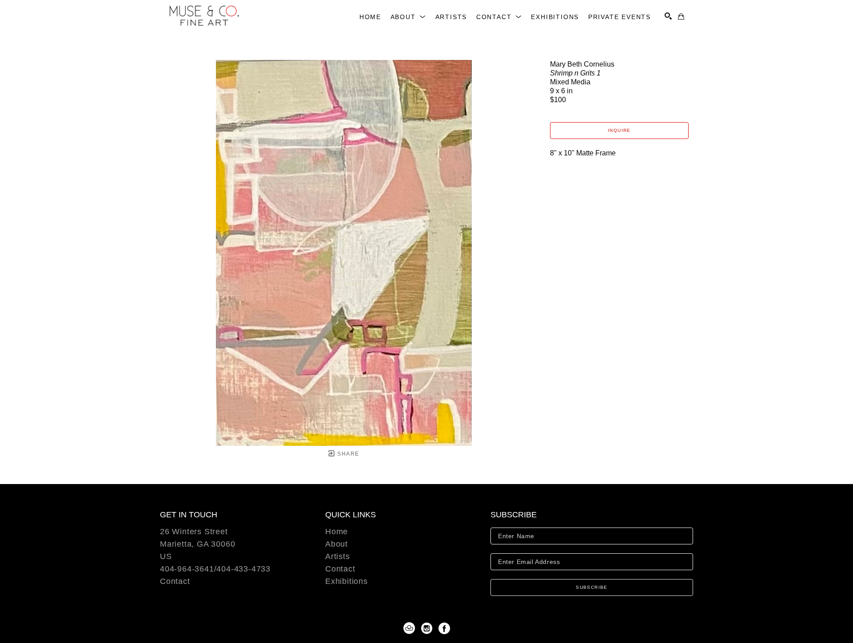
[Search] (668, 16)
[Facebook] (444, 628)
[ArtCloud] (410, 628)
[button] (408, 16)
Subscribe (592, 587)
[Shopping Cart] (681, 16)
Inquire (619, 130)
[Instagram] (428, 628)
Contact (175, 581)
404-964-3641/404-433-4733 (215, 569)
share (347, 454)
